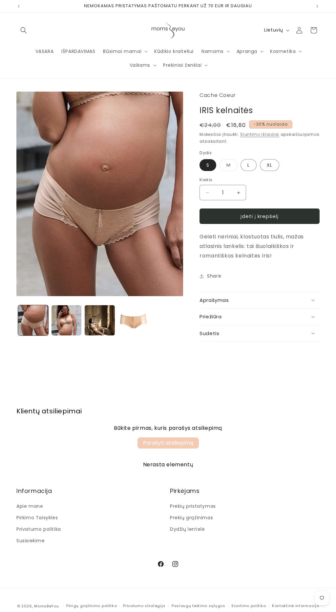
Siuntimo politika (248, 605)
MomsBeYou (46, 606)
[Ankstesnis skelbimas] (18, 6)
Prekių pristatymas (193, 506)
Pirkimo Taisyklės (37, 517)
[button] (23, 30)
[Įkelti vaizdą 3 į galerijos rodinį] (100, 320)
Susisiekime (30, 540)
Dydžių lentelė (187, 529)
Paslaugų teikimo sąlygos (198, 605)
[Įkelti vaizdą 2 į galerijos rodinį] (67, 320)
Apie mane (29, 506)
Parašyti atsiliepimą (168, 443)
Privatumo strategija (144, 605)
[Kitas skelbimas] (317, 6)
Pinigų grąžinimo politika (91, 605)
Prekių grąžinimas (191, 517)
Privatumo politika (38, 529)
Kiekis (206, 180)
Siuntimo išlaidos (259, 134)
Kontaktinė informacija (295, 605)
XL (269, 165)
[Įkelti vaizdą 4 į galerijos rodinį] (133, 320)
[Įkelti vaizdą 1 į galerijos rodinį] (33, 320)
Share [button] (214, 276)
